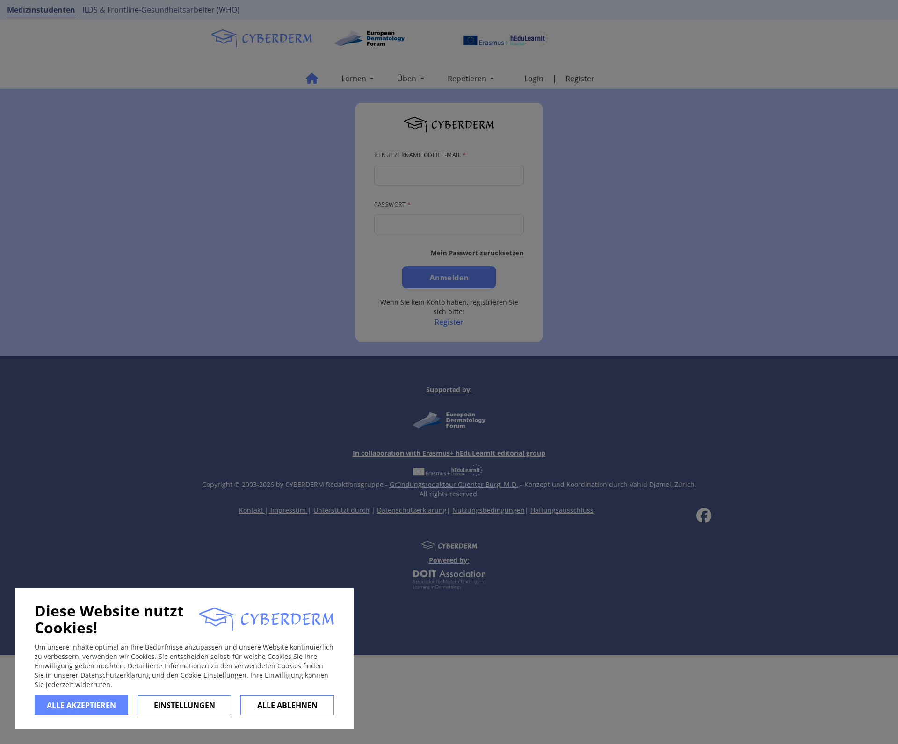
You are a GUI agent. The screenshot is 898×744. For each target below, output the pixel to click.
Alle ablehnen (287, 705)
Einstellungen (184, 705)
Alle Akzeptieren (81, 705)
